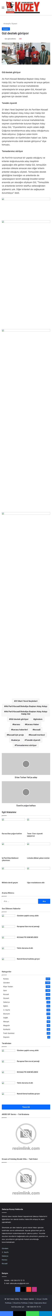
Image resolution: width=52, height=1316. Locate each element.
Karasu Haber (32, 724)
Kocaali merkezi (37, 735)
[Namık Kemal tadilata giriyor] (8, 962)
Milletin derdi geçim (10, 883)
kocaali (37, 729)
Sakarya (6, 1002)
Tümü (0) (26, 1107)
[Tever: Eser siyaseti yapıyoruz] (38, 824)
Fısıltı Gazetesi (8, 1033)
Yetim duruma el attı (25, 948)
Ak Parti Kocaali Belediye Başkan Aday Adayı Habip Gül (26, 712)
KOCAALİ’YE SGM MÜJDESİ (27, 937)
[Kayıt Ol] (45, 8)
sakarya (16, 740)
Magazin (6, 1025)
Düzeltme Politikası (21, 1303)
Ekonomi (6, 1014)
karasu (17, 724)
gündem (38, 719)
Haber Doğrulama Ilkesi (37, 1303)
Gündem (6, 983)
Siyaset (14, 24)
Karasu (6, 979)
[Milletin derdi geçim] (13, 873)
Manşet (6, 1021)
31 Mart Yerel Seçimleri (26, 701)
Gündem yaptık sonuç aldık (28, 916)
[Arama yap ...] (49, 8)
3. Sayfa (6, 1010)
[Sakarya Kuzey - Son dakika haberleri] (23, 7)
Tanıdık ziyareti (33, 740)
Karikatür (6, 1029)
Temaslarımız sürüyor (26, 745)
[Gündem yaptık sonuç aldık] (8, 919)
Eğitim (5, 1006)
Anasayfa (6, 24)
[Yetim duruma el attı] (8, 951)
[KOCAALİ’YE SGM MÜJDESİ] (8, 940)
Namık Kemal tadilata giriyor (28, 959)
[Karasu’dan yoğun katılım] (13, 824)
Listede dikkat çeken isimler (38, 858)
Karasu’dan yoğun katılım (12, 834)
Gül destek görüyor (19, 719)
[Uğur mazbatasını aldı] (38, 873)
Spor (5, 990)
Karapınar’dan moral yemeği (28, 926)
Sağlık (5, 1018)
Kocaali (6, 994)
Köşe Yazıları (8, 986)
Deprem (6, 1037)
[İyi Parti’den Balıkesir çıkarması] (13, 849)
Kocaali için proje (16, 735)
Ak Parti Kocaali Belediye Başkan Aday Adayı (26, 706)
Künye (39, 1299)
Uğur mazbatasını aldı (36, 883)
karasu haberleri (20, 729)
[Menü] (3, 8)
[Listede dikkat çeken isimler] (38, 849)
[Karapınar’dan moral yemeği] (8, 929)
